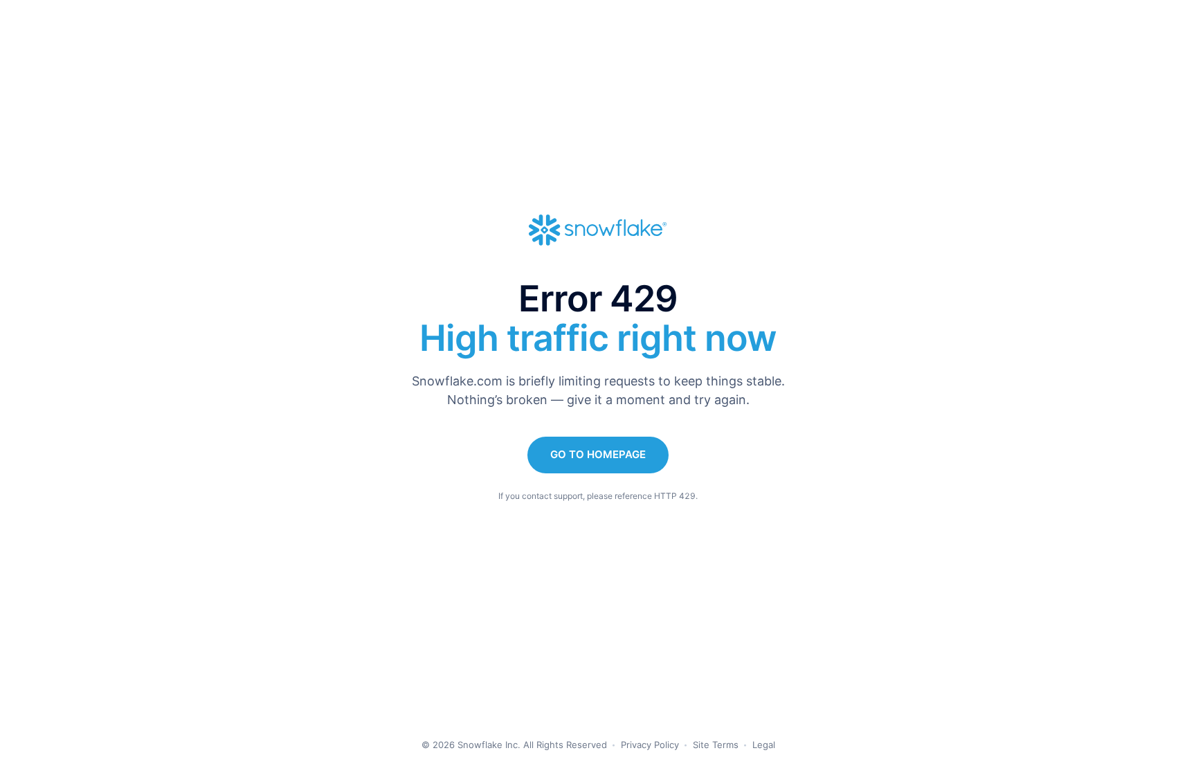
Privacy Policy (650, 744)
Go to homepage (598, 454)
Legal (763, 744)
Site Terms (716, 744)
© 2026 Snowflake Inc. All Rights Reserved (514, 744)
